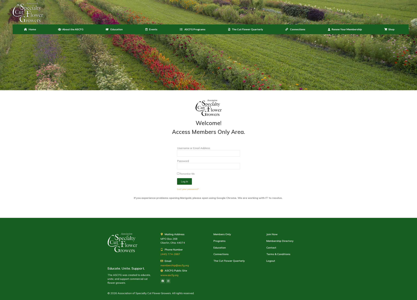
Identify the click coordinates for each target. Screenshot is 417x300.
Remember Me (187, 173)
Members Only (222, 234)
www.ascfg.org (169, 275)
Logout (270, 260)
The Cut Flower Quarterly (229, 260)
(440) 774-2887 (170, 254)
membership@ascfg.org (174, 265)
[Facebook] (162, 281)
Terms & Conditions (278, 254)
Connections (221, 254)
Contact (271, 247)
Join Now (272, 234)
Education (219, 247)
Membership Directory (280, 241)
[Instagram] (168, 281)
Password (183, 161)
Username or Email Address (193, 148)
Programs (219, 241)
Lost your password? (188, 189)
